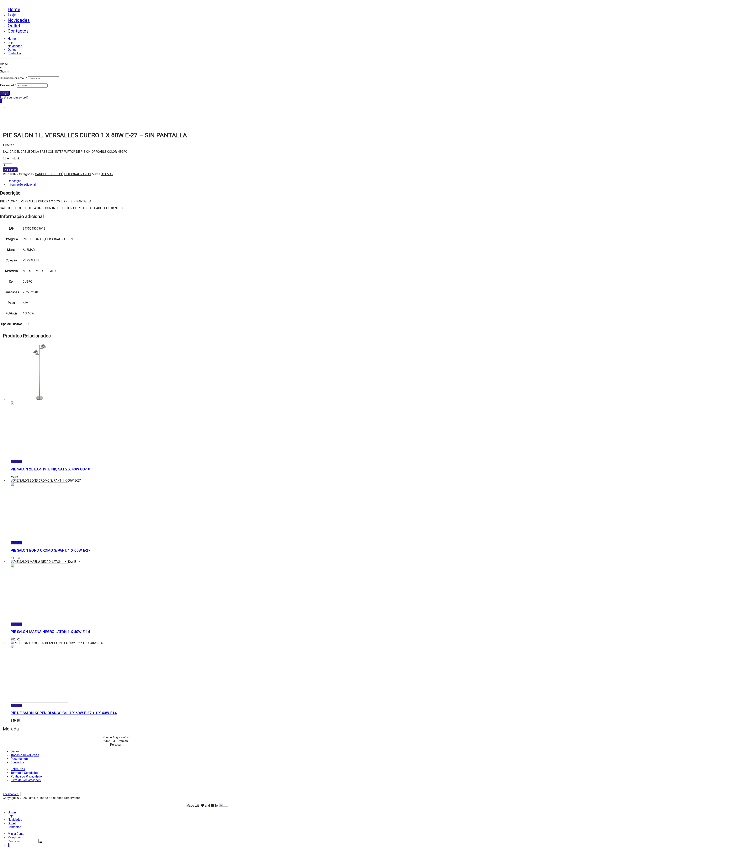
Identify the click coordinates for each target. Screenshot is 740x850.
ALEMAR (107, 174)
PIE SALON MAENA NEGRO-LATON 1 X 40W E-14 (50, 632)
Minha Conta (16, 834)
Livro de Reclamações (26, 780)
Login (5, 93)
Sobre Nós (18, 769)
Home (14, 9)
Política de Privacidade (26, 776)
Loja (12, 15)
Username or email (13, 78)
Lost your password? (14, 97)
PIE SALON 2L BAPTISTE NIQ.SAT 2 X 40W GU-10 (50, 469)
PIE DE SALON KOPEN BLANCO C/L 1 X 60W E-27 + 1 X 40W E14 (64, 713)
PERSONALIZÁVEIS (77, 174)
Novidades (19, 20)
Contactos (18, 31)
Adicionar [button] (16, 461)
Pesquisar (15, 837)
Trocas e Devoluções (25, 755)
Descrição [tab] (14, 181)
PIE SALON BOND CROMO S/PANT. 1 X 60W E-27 (50, 550)
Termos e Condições (25, 773)
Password (8, 85)
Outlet (14, 25)
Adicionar (10, 169)
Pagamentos (19, 759)
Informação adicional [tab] (22, 184)
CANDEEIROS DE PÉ (49, 174)
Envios (15, 751)
